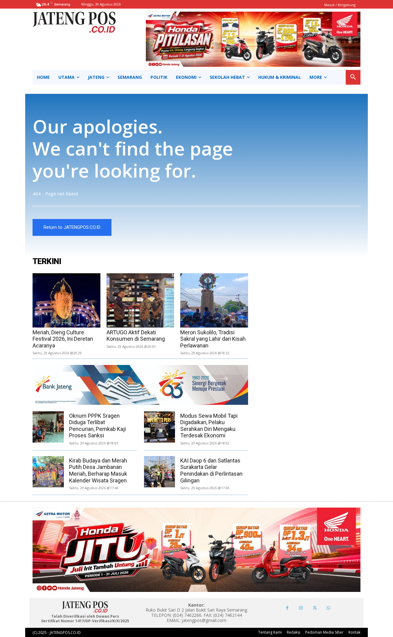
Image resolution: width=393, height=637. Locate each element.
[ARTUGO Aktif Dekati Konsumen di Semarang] (140, 300)
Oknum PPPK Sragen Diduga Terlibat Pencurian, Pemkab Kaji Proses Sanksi (97, 426)
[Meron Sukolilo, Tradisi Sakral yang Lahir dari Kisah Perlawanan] (214, 300)
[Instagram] (301, 608)
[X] (314, 608)
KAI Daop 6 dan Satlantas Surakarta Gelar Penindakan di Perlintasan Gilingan (211, 470)
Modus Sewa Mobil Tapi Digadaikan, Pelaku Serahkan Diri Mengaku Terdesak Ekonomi (209, 426)
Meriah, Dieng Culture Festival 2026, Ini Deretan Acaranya (63, 339)
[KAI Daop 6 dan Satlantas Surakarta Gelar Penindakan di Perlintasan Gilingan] (159, 471)
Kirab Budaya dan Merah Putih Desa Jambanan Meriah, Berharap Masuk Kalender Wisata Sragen (98, 470)
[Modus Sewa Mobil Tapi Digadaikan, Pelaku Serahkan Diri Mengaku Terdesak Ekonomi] (159, 427)
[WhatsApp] (328, 608)
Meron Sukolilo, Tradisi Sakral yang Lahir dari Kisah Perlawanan (213, 339)
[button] (353, 77)
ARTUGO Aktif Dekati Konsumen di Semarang (136, 335)
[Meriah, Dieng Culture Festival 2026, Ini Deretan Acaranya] (66, 300)
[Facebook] (287, 608)
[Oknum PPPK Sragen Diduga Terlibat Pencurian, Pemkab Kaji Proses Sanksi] (48, 427)
